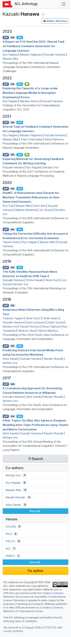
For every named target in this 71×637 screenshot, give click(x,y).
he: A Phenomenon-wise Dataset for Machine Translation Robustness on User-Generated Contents (31, 197)
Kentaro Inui (50, 167)
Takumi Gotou (11, 242)
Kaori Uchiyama (36, 322)
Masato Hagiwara (31, 54)
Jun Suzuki (46, 210)
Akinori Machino (48, 330)
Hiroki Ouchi (52, 280)
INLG (9, 534)
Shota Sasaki (34, 280)
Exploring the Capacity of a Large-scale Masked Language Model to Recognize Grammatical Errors (30, 93)
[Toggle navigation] (63, 4)
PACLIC (10, 541)
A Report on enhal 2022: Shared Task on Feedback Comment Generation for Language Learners (33, 46)
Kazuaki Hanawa (54, 54)
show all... (35, 511)
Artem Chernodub (31, 139)
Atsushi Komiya (29, 326)
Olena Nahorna (54, 139)
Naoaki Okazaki (53, 358)
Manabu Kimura (29, 101)
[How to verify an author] (42, 14)
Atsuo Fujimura (50, 326)
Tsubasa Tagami (13, 318)
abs (20, 37)
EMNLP (10, 556)
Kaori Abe (39, 205)
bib (12, 37)
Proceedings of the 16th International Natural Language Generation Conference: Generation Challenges (31, 67)
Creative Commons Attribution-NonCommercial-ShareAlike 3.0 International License (34, 597)
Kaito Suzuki (56, 322)
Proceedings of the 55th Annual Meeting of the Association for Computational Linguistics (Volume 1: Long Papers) (35, 446)
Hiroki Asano (51, 318)
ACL (8, 548)
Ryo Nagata (10, 54)
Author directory (57, 20)
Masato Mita (10, 58)
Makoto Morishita (26, 210)
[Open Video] (27, 84)
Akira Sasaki (10, 358)
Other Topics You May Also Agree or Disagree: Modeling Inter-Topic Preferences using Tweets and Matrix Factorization (35, 425)
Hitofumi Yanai (27, 330)
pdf (6, 37)
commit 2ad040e (13, 631)
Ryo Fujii (8, 205)
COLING (11, 526)
